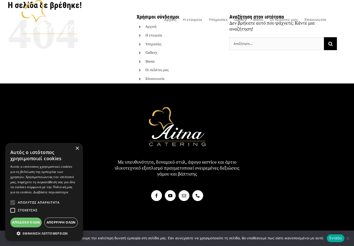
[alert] (44, 192)
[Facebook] (156, 195)
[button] (13, 202)
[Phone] (197, 195)
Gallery (151, 52)
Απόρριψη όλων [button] (61, 222)
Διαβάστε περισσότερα (50, 192)
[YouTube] (170, 195)
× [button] (77, 148)
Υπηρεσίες (153, 44)
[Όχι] (347, 238)
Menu (150, 61)
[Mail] (184, 195)
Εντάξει (335, 238)
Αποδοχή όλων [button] (26, 222)
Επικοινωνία (155, 78)
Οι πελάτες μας (157, 70)
